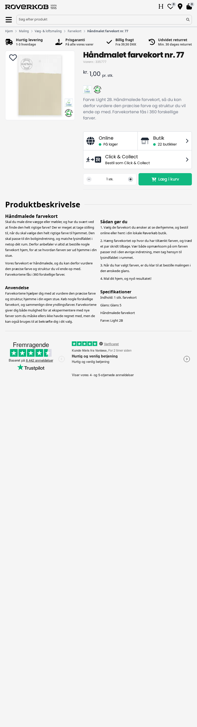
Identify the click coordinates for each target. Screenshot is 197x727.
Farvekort (74, 31)
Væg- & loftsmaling (48, 31)
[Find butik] (180, 6)
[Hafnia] (161, 7)
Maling (24, 31)
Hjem (9, 31)
